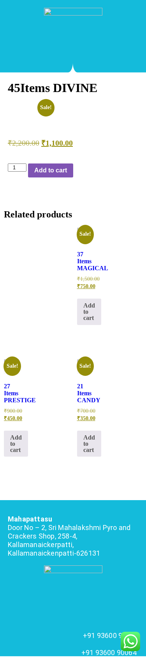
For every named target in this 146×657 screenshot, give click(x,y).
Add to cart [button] (89, 311)
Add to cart (50, 170)
